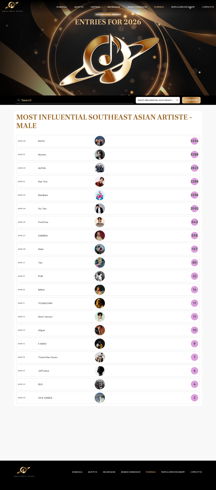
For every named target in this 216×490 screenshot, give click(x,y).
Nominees (159, 7)
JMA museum (113, 7)
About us (78, 7)
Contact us (208, 7)
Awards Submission (137, 7)
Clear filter (191, 100)
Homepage (62, 7)
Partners (95, 7)
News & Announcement (183, 7)
